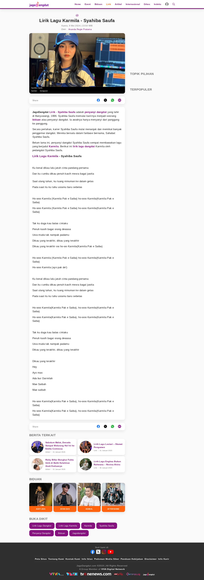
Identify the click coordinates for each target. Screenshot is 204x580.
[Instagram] (104, 552)
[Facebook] (93, 552)
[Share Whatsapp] (112, 100)
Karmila (54, 146)
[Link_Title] (77, 15)
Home (78, 4)
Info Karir (163, 559)
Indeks (157, 4)
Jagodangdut (78, 533)
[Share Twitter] (105, 100)
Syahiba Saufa (66, 112)
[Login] (167, 4)
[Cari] (173, 4)
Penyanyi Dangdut (41, 533)
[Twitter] (98, 552)
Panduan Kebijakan (132, 559)
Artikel (118, 4)
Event (88, 4)
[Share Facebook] (98, 100)
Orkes (147, 4)
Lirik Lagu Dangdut (41, 526)
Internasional (133, 4)
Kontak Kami (73, 559)
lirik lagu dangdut (84, 146)
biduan (36, 119)
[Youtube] (111, 552)
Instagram (44, 91)
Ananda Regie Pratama (80, 29)
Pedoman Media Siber (106, 559)
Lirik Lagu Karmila (45, 156)
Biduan (98, 4)
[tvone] (95, 574)
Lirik (108, 4)
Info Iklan (87, 559)
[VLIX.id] (72, 574)
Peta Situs (41, 559)
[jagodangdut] (149, 574)
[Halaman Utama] (40, 4)
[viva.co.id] (56, 574)
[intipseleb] (133, 574)
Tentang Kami (56, 559)
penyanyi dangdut (96, 112)
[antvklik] (118, 574)
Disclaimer (151, 559)
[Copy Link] (120, 100)
